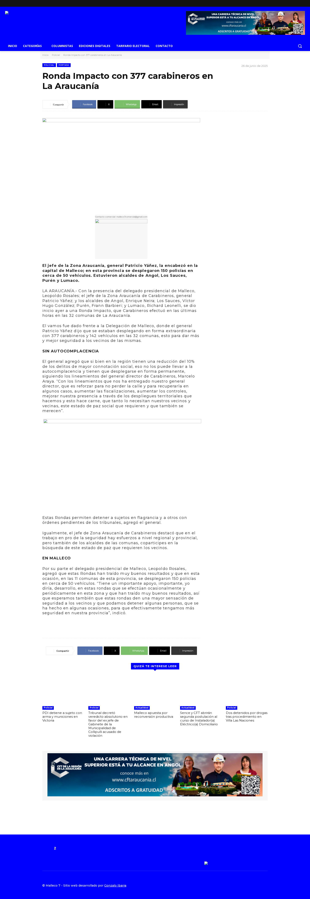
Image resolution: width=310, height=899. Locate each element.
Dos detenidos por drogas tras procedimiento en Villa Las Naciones (246, 716)
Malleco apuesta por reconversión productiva (153, 715)
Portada (64, 65)
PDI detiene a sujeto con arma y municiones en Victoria (62, 716)
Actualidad (141, 707)
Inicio (45, 55)
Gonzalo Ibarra (115, 885)
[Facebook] (258, 3)
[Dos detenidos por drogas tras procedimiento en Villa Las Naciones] (247, 689)
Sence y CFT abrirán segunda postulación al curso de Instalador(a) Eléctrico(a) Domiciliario (199, 718)
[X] (265, 3)
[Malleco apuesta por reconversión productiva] (155, 689)
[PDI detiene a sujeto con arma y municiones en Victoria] (63, 689)
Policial (56, 55)
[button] (300, 46)
